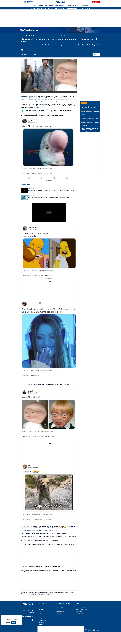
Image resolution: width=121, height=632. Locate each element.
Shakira (48, 594)
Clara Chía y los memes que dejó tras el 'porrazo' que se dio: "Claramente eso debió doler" (50, 35)
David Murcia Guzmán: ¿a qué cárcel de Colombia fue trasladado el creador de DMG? (90, 113)
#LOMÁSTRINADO (31, 35)
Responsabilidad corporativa (81, 607)
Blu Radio (40, 607)
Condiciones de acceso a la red (81, 605)
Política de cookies (79, 611)
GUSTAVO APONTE (58, 8)
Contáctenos (58, 613)
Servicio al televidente (60, 605)
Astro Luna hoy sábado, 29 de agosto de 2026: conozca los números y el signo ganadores (90, 124)
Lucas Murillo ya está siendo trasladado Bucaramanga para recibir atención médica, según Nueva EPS (90, 107)
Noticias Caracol (24, 35)
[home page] (60, 2)
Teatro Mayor (41, 618)
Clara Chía (27, 96)
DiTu (39, 615)
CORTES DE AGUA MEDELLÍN (72, 8)
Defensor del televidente (60, 607)
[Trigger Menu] (22, 2)
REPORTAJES (76, 5)
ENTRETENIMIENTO (84, 5)
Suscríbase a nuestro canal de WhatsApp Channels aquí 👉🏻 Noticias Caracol (34, 111)
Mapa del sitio (58, 616)
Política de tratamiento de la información (82, 609)
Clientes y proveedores (60, 615)
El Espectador (41, 616)
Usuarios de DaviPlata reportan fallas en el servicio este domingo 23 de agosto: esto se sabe (49, 197)
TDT (57, 609)
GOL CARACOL (48, 5)
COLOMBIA (41, 5)
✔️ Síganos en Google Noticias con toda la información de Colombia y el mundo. (50, 384)
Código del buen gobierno (60, 611)
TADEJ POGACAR (50, 8)
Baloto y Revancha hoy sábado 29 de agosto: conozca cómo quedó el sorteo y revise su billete (90, 118)
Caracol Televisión (42, 605)
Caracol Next (41, 624)
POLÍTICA (34, 5)
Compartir (96, 54)
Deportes (15, 619)
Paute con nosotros (59, 618)
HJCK (40, 613)
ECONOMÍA (69, 5)
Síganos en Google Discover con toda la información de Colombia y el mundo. (62, 111)
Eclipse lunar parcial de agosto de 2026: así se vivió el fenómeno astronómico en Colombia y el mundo (52, 190)
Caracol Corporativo (42, 622)
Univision (72, 544)
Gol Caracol (41, 609)
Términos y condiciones (80, 613)
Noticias (8, 619)
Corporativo (78, 615)
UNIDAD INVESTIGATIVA (59, 5)
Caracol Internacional (42, 620)
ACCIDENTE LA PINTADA (41, 8)
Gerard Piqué (41, 594)
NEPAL (64, 8)
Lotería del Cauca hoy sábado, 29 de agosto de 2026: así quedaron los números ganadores (90, 130)
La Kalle (40, 611)
